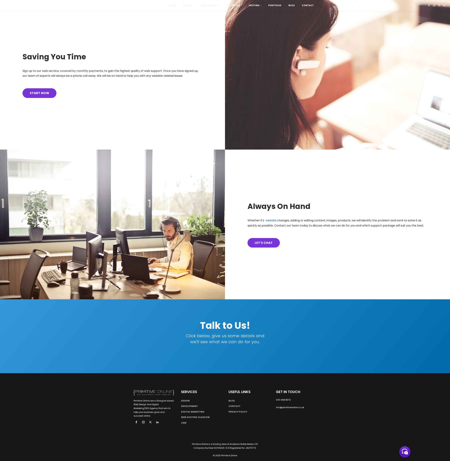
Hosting (254, 5)
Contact (308, 5)
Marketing (233, 5)
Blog (291, 5)
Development (208, 5)
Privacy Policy (238, 411)
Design (187, 5)
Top (442, 453)
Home (172, 5)
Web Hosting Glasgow (195, 417)
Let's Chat (264, 243)
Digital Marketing (192, 411)
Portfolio (274, 5)
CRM (183, 422)
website (271, 220)
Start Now (39, 93)
